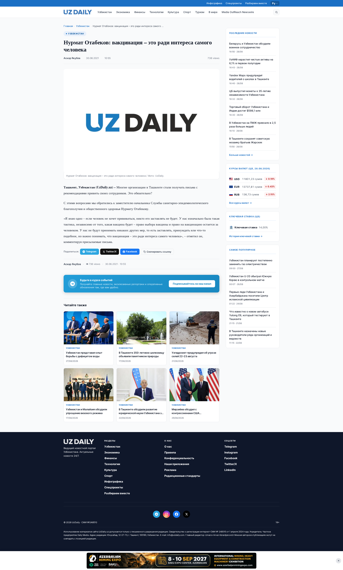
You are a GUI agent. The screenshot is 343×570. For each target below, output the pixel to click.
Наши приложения (176, 464)
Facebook (131, 251)
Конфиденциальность (179, 458)
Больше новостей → (241, 154)
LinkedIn (230, 470)
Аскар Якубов (72, 58)
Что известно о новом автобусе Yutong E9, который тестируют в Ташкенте (249, 315)
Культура (173, 12)
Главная (68, 26)
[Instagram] (166, 514)
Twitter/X (111, 251)
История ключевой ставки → (245, 236)
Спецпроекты (234, 3)
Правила (170, 452)
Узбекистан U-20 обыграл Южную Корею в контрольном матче (250, 278)
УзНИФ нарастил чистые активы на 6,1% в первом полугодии (251, 61)
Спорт (187, 12)
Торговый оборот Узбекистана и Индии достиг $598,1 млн (249, 108)
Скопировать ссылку (159, 251)
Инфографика (214, 3)
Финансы (139, 12)
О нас (168, 446)
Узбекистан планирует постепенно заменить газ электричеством (250, 262)
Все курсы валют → (240, 202)
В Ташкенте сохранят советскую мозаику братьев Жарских (249, 140)
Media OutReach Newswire (238, 12)
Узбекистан (105, 12)
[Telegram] (156, 514)
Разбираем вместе (256, 3)
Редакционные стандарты (182, 475)
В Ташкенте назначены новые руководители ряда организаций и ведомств (250, 335)
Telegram (91, 251)
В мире (213, 12)
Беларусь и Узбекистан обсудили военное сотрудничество (249, 45)
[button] (276, 12)
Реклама (170, 470)
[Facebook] (176, 514)
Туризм (199, 12)
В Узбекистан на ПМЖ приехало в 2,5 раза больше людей (252, 124)
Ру (273, 3)
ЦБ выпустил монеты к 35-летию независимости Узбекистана (250, 93)
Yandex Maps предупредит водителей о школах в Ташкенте (249, 77)
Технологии (156, 12)
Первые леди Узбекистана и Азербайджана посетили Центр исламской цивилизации (248, 296)
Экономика (123, 12)
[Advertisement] (171, 560)
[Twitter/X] (186, 514)
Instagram (231, 452)
